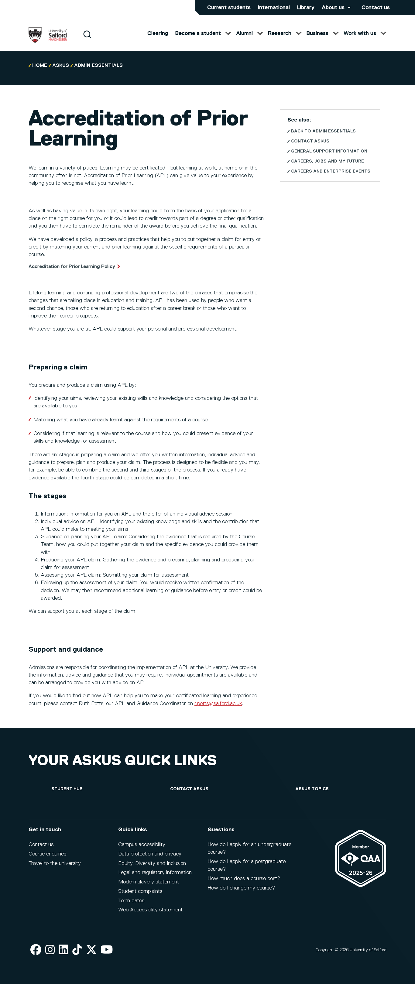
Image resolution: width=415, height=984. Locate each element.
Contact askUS (310, 141)
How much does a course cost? (244, 878)
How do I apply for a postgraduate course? (247, 865)
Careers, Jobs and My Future (327, 161)
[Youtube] (107, 950)
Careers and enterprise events (330, 171)
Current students (229, 7)
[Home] (48, 41)
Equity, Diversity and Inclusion (152, 863)
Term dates (131, 900)
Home (39, 65)
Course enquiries (47, 854)
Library (305, 7)
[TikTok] (77, 950)
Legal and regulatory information (155, 872)
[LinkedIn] (63, 950)
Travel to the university (55, 863)
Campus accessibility (141, 844)
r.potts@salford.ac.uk (218, 703)
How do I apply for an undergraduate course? (249, 848)
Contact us (376, 7)
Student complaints (140, 891)
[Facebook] (35, 950)
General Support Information (329, 151)
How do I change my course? (241, 888)
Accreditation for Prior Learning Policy (72, 266)
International (274, 7)
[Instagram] (50, 950)
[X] (91, 950)
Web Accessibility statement (150, 910)
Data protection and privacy (149, 854)
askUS (60, 65)
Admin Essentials (98, 65)
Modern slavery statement (148, 882)
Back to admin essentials (323, 131)
